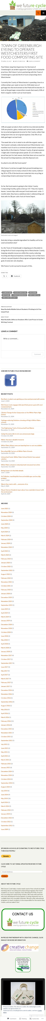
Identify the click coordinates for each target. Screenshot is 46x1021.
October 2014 (6, 779)
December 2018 (6, 624)
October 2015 (6, 736)
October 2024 (6, 516)
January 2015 (5, 767)
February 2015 (6, 764)
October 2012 (6, 822)
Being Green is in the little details (12, 470)
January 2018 (5, 651)
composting (7, 292)
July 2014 (4, 791)
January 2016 (5, 725)
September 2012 (6, 825)
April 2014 (4, 802)
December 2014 (6, 771)
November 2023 (6, 547)
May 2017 (4, 671)
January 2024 (5, 543)
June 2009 (4, 829)
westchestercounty (10, 297)
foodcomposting (20, 292)
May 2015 (4, 752)
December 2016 (6, 690)
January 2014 (5, 814)
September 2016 (6, 702)
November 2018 (6, 628)
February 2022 (6, 578)
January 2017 (5, 686)
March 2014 (5, 806)
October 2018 (6, 632)
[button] (18, 1003)
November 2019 (6, 601)
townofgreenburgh (19, 295)
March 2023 (5, 555)
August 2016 (5, 706)
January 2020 (5, 593)
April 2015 (4, 756)
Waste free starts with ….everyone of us (14, 484)
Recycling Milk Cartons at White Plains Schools (16, 451)
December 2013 (6, 818)
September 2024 (6, 520)
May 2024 (4, 528)
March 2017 (5, 678)
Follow (5, 876)
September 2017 (6, 663)
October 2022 (6, 566)
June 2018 (4, 636)
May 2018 (4, 640)
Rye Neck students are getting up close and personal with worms (23, 399)
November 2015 (6, 733)
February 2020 (6, 590)
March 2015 (5, 760)
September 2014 (6, 783)
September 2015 (6, 740)
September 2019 (6, 605)
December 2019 (6, 597)
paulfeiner (33, 292)
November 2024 (6, 512)
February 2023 (6, 559)
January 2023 (5, 562)
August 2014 (5, 787)
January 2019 (5, 620)
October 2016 (6, 698)
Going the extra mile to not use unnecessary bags (17, 434)
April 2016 (4, 713)
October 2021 (6, 586)
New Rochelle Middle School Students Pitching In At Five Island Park (21, 309)
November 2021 (6, 582)
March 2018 (5, 648)
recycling (6, 295)
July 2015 (4, 744)
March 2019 (5, 617)
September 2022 (6, 570)
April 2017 (4, 675)
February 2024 (6, 539)
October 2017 (6, 659)
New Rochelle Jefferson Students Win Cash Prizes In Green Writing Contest (22, 319)
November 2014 (6, 775)
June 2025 (4, 508)
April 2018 (4, 644)
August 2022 (5, 574)
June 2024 (4, 524)
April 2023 (4, 551)
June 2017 (4, 667)
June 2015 (4, 748)
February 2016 (6, 721)
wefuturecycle (19, 61)
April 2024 (4, 532)
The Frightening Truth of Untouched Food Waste (17, 428)
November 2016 (6, 694)
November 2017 (6, 655)
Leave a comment (34, 61)
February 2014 (6, 810)
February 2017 (6, 682)
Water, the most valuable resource (12, 440)
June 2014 (4, 794)
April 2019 (4, 613)
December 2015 (6, 729)
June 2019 (4, 609)
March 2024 (5, 535)
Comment (37, 354)
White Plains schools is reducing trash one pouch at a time (20, 465)
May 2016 (4, 709)
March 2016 (5, 717)
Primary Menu (43, 12)
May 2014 (4, 798)
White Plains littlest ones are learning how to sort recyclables (21, 445)
